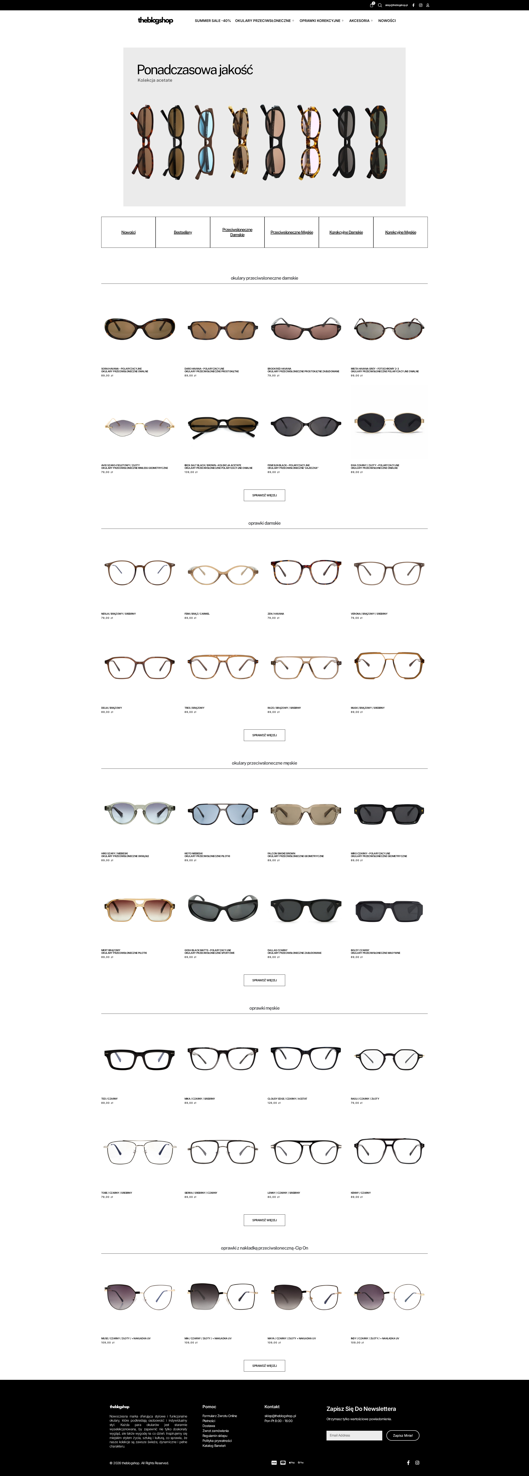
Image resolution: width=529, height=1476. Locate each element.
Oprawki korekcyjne (320, 21)
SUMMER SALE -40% (213, 21)
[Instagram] (420, 5)
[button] (381, 5)
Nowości (387, 21)
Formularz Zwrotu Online (220, 1416)
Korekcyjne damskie (346, 232)
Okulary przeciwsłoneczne (263, 21)
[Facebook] (413, 5)
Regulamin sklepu (215, 1436)
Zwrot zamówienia (216, 1431)
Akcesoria (359, 21)
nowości (128, 232)
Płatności (209, 1421)
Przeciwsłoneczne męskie (291, 232)
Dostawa (209, 1426)
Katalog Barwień (214, 1446)
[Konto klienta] (427, 5)
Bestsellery (183, 232)
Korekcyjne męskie (400, 232)
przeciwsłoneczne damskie (237, 232)
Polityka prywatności (217, 1441)
